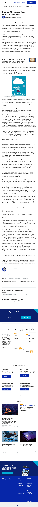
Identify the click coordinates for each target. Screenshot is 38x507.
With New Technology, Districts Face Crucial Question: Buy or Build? (12, 300)
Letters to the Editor (30, 480)
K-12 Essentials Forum (6, 334)
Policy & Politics (12, 6)
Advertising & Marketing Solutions (30, 493)
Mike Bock (8, 17)
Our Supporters (20, 485)
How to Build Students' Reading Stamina (13, 59)
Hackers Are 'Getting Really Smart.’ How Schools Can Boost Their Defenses (8, 446)
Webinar (15, 335)
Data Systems (10, 278)
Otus (32, 352)
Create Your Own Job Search (18, 395)
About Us (19, 478)
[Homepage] (19, 2)
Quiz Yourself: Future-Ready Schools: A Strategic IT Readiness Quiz (26, 409)
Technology (28, 6)
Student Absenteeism (18, 334)
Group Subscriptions (21, 495)
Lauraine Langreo (5, 425)
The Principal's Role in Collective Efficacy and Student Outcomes (30, 340)
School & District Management (29, 335)
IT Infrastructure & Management (9, 10)
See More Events (19, 359)
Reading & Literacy (5, 57)
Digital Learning (25, 278)
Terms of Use (32, 504)
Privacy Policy (19, 505)
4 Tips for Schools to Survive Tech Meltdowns (8, 419)
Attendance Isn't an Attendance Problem (18, 338)
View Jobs (6, 376)
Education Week (19, 269)
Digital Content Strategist (12, 269)
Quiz (34, 405)
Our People (20, 483)
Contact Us (29, 478)
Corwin (21, 349)
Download (4, 416)
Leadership (6, 6)
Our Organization (21, 480)
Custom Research (30, 501)
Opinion (32, 6)
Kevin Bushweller (5, 452)
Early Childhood (5, 333)
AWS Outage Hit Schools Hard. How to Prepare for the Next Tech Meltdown (26, 446)
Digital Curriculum (18, 278)
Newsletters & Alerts (21, 493)
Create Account (7, 472)
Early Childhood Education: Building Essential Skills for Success (6, 337)
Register (4, 347)
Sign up (26, 317)
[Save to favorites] (19, 22)
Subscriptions (20, 491)
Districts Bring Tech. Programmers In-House (13, 291)
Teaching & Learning (20, 6)
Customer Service (30, 483)
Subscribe (31, 2)
